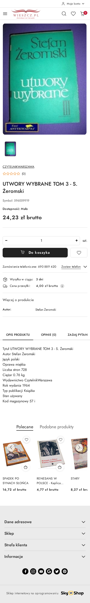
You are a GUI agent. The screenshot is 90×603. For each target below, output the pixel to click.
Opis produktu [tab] (18, 334)
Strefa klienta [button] (15, 545)
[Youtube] (41, 571)
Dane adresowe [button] (18, 522)
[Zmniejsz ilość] (6, 240)
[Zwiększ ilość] (76, 240)
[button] (14, 173)
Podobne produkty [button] (57, 427)
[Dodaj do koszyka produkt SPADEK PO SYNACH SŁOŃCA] (26, 467)
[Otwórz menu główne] (5, 13)
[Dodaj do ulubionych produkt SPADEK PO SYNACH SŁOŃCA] (26, 439)
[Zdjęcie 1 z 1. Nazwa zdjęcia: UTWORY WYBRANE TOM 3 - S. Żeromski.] (10, 149)
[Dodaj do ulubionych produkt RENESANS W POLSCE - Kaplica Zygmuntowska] (60, 439)
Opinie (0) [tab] (48, 334)
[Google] (49, 571)
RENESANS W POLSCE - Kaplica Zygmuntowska (49, 480)
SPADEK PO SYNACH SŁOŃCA (16, 480)
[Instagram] (33, 571)
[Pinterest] (65, 571)
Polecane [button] (24, 427)
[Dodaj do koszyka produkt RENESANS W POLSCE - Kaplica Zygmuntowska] (60, 467)
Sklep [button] (9, 533)
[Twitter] (57, 571)
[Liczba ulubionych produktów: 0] (73, 13)
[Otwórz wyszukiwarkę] (64, 13)
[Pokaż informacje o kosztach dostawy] (62, 286)
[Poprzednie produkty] (11, 447)
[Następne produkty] (79, 447)
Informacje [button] (13, 556)
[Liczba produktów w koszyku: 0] (82, 13)
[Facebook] (25, 571)
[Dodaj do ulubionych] (78, 252)
